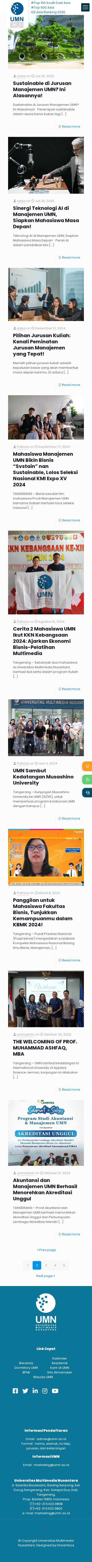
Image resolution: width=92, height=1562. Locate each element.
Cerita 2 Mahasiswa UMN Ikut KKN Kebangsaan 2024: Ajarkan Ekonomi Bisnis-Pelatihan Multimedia (44, 641)
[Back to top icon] (46, 1529)
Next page (44, 1276)
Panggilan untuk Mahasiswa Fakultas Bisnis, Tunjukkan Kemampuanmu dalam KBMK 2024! (43, 912)
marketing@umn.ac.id (51, 1465)
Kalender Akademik (60, 1360)
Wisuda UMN (43, 1377)
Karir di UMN (59, 1367)
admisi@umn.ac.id (51, 1439)
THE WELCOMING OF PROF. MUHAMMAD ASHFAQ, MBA (45, 1048)
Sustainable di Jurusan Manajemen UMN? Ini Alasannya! (42, 89)
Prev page (47, 1250)
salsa (21, 76)
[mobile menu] (85, 7)
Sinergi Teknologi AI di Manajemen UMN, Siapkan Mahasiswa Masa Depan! (46, 217)
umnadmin (25, 1034)
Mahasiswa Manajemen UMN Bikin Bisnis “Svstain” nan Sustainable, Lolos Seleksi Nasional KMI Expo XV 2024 (45, 469)
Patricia (23, 446)
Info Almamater (59, 1372)
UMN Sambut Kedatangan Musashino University (43, 777)
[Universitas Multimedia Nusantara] (17, 7)
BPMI (26, 1372)
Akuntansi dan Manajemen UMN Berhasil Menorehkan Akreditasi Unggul (45, 1189)
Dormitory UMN (26, 1367)
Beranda (26, 1363)
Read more (71, 126)
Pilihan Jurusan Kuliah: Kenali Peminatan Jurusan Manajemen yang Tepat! (41, 345)
